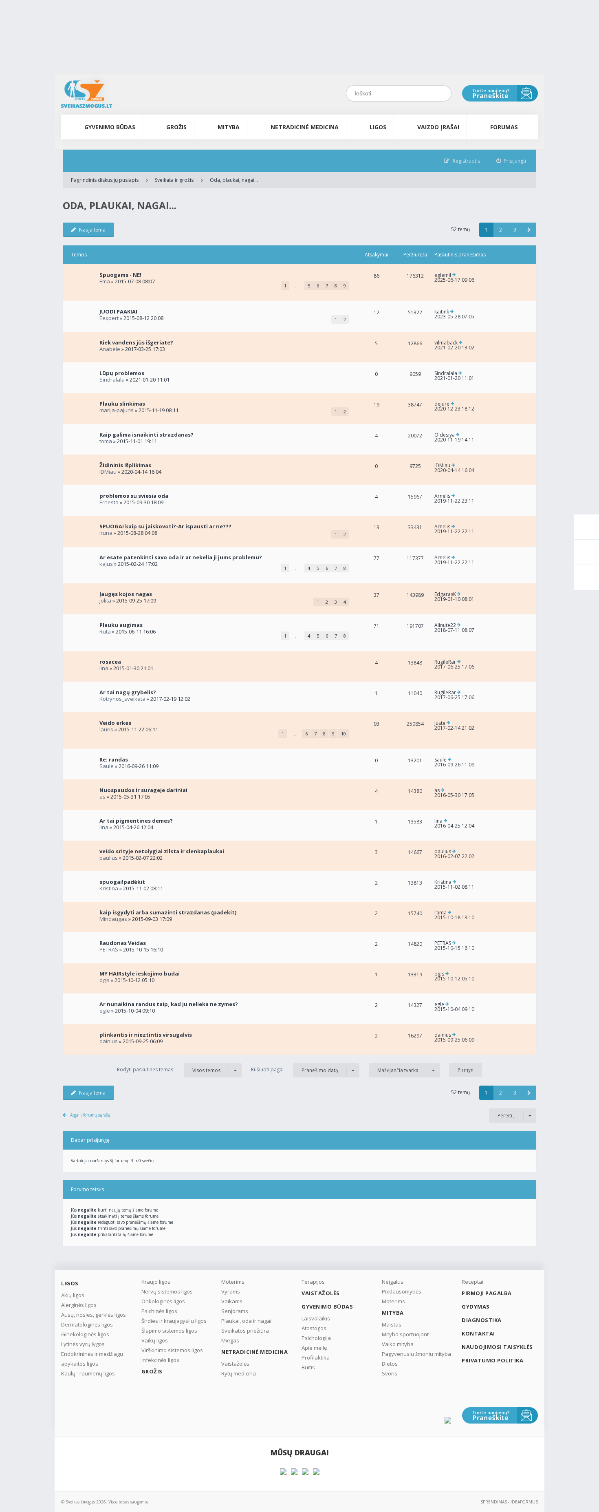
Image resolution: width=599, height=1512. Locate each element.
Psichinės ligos (159, 1311)
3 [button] (514, 229)
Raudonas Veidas (122, 943)
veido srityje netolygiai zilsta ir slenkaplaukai (161, 851)
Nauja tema (92, 229)
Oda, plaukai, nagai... (234, 180)
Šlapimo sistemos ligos (169, 1330)
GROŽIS (176, 127)
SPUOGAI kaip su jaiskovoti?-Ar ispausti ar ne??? (165, 526)
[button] (529, 230)
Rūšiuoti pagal (294, 1069)
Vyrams (230, 1291)
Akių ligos (72, 1295)
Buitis (308, 1367)
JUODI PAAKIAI (118, 311)
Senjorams (234, 1311)
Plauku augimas (121, 625)
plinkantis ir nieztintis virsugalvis (145, 1034)
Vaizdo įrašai (438, 127)
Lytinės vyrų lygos (83, 1344)
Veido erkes (115, 722)
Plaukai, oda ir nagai (246, 1320)
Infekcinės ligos (160, 1360)
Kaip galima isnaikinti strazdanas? (146, 434)
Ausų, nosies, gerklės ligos (93, 1314)
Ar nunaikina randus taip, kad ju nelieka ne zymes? (168, 1004)
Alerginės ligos (79, 1305)
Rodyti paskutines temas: (168, 1069)
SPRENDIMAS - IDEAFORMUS (509, 1502)
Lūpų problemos (121, 373)
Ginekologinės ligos (85, 1334)
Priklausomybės (401, 1291)
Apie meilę (314, 1347)
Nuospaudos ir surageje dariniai (143, 790)
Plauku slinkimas (122, 403)
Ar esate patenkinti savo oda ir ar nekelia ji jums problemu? (180, 557)
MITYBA (229, 127)
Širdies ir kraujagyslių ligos (174, 1320)
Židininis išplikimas (125, 465)
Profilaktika (316, 1357)
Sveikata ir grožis (174, 180)
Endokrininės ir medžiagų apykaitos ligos (92, 1358)
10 (343, 734)
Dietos (390, 1363)
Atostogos (314, 1328)
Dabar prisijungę (90, 1140)
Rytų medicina (238, 1373)
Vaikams (231, 1301)
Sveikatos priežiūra (245, 1330)
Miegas (230, 1340)
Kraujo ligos (155, 1281)
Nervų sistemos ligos (167, 1291)
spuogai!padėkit (122, 881)
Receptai (472, 1281)
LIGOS (378, 127)
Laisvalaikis (316, 1318)
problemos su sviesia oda (133, 495)
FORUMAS (504, 127)
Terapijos (313, 1281)
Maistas (391, 1324)
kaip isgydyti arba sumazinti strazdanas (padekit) (167, 912)
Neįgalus (392, 1281)
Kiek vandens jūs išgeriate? (136, 342)
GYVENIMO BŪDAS (109, 127)
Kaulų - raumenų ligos (88, 1373)
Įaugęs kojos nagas (125, 594)
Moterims (232, 1281)
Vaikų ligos (154, 1340)
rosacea (110, 661)
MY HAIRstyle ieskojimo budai (139, 973)
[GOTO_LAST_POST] (454, 275)
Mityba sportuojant (405, 1334)
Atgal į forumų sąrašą (90, 1115)
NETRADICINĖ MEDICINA (305, 127)
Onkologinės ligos (163, 1301)
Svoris (389, 1373)
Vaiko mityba (398, 1344)
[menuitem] (511, 161)
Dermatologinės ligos (87, 1324)
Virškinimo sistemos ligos (172, 1350)
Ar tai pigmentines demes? (136, 820)
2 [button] (500, 229)
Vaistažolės (235, 1363)
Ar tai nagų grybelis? (127, 692)
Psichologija (316, 1338)
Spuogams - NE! (120, 274)
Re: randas (113, 759)
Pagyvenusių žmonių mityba (416, 1353)
